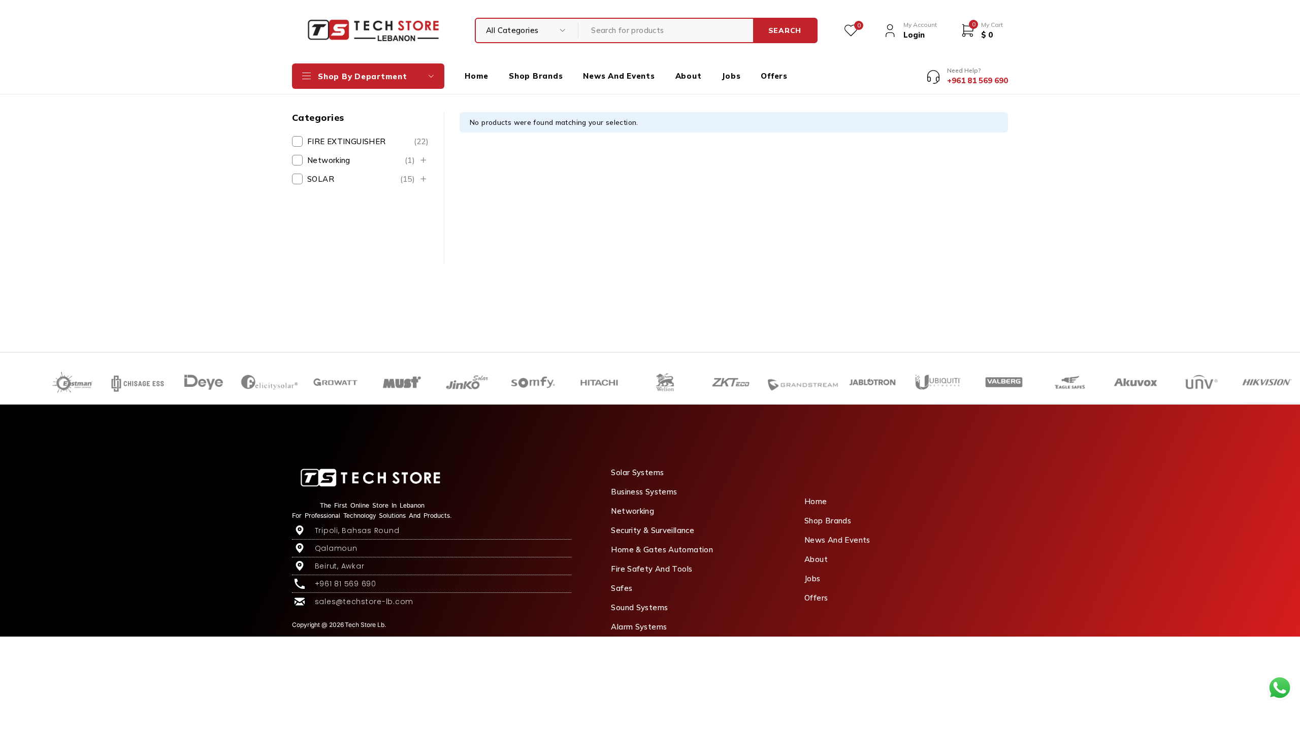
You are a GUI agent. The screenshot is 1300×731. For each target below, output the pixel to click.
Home (815, 501)
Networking (361, 160)
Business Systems (644, 491)
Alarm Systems (639, 627)
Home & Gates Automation (662, 549)
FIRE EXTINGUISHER (368, 141)
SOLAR (361, 179)
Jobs (812, 578)
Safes (621, 588)
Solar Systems (637, 472)
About (816, 559)
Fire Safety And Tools (651, 569)
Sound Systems (639, 607)
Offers (816, 598)
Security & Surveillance (652, 530)
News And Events (837, 540)
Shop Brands (827, 520)
